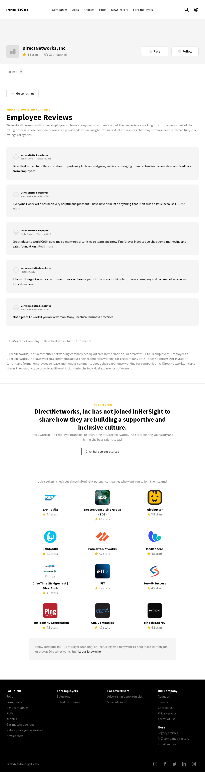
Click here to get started (102, 451)
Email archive (167, 744)
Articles (89, 10)
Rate (157, 51)
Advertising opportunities (125, 696)
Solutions (63, 696)
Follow (187, 51)
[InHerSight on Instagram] (194, 764)
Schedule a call (117, 702)
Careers (163, 702)
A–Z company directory (173, 738)
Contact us (165, 708)
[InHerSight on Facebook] (165, 764)
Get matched (58, 55)
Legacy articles (168, 733)
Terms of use (166, 719)
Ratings (14, 72)
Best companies (17, 708)
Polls (102, 10)
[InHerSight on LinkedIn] (184, 764)
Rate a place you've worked (24, 730)
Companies (59, 10)
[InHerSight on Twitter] (174, 764)
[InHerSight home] (17, 9)
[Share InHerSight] (155, 764)
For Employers (143, 10)
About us (164, 696)
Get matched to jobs (20, 724)
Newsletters (119, 10)
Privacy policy (167, 713)
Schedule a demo (68, 702)
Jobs (75, 10)
